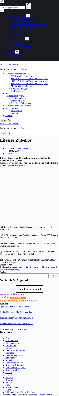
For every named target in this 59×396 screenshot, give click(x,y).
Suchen (3, 272)
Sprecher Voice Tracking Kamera (14, 306)
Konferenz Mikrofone (14, 365)
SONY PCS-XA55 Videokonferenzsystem (29, 83)
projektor (11, 270)
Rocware (9, 380)
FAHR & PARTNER (9, 64)
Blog (7, 338)
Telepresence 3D (18, 101)
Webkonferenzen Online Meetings (20, 392)
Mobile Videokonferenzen (22, 86)
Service (8, 382)
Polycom (9, 377)
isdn (32, 267)
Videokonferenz (12, 387)
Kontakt (8, 115)
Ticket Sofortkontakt (29, 288)
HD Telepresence (18, 98)
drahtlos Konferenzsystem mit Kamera (16, 318)
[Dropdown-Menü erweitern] (28, 74)
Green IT (9, 348)
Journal (8, 360)
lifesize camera (49, 267)
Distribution (10, 345)
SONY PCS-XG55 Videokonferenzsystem (29, 81)
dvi (28, 267)
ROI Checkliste (17, 91)
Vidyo (8, 390)
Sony (7, 385)
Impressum (10, 108)
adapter (4, 267)
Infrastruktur (10, 358)
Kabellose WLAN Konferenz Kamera (16, 323)
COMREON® (11, 340)
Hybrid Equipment (13, 355)
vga (18, 270)
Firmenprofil (16, 110)
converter (21, 267)
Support (14, 113)
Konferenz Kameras (14, 363)
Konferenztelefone (13, 370)
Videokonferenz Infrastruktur (18, 106)
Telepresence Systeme (15, 96)
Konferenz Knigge (19, 88)
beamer (12, 267)
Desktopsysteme (12, 343)
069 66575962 (18, 297)
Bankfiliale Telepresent (21, 103)
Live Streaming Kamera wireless (14, 329)
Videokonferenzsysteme (15, 73)
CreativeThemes (45, 395)
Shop (7, 93)
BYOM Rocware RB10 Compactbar (16, 312)
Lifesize (8, 153)
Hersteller (9, 353)
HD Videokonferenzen (15, 350)
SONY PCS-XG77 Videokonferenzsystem (29, 78)
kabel (38, 267)
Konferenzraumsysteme (15, 367)
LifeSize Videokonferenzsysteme (25, 76)
